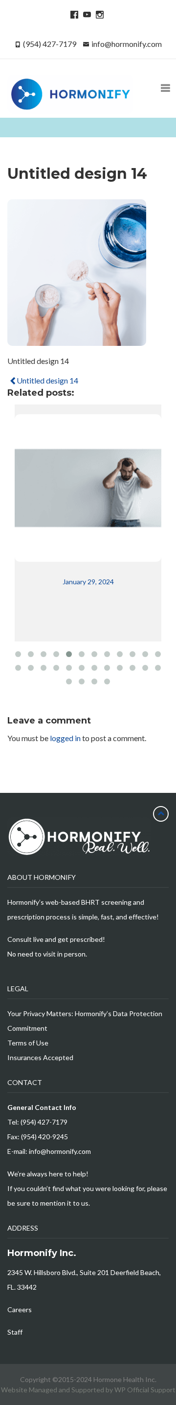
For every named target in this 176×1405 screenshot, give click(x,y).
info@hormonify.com (126, 43)
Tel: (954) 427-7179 (37, 1122)
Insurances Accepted (40, 1057)
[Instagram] (98, 14)
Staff (14, 1332)
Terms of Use (27, 1043)
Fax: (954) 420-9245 (37, 1136)
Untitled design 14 (46, 380)
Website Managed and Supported (53, 1389)
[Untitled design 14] (76, 341)
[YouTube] (85, 14)
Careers (19, 1309)
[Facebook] (73, 14)
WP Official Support (145, 1389)
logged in (65, 738)
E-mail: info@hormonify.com (49, 1151)
